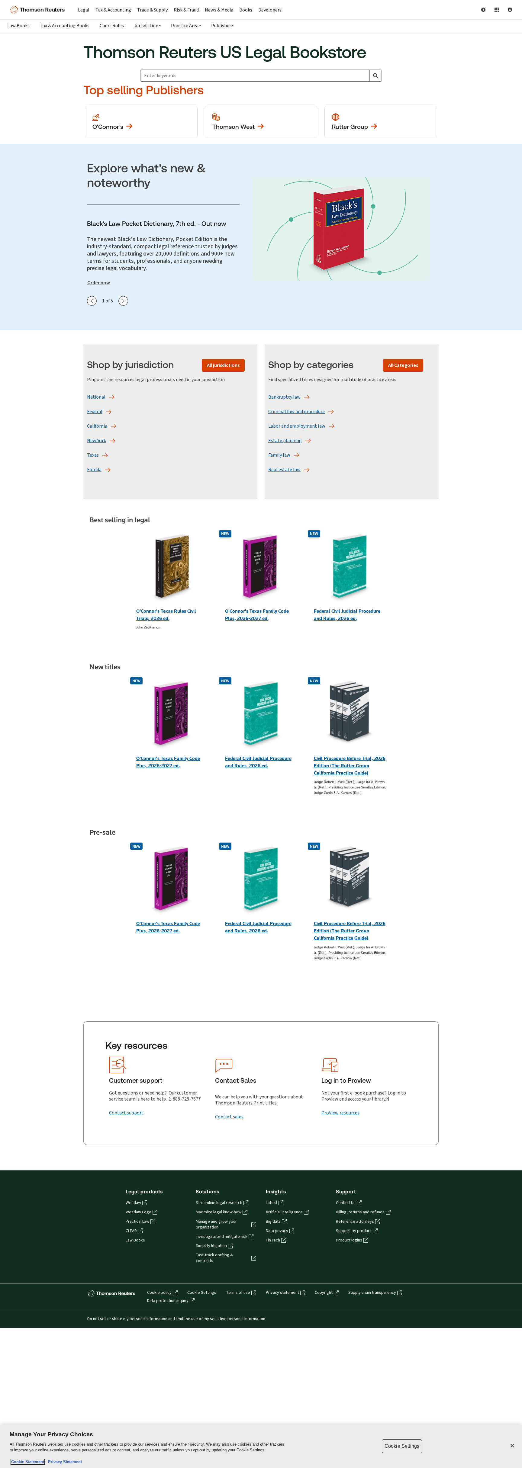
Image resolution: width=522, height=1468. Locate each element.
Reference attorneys (355, 1221)
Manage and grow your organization (216, 1224)
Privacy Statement (64, 1462)
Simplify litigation (211, 1245)
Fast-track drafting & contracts (214, 1258)
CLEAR (131, 1231)
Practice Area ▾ (186, 25)
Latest (271, 1202)
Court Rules (112, 25)
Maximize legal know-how (218, 1212)
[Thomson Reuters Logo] (38, 10)
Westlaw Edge (138, 1212)
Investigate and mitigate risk (221, 1236)
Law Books (18, 25)
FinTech (273, 1240)
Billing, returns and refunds (360, 1212)
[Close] (512, 1445)
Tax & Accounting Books (64, 25)
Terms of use (238, 1292)
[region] (261, 1446)
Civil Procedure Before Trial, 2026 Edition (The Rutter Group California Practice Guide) (349, 765)
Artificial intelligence (284, 1212)
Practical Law (137, 1221)
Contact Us (346, 1202)
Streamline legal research (219, 1202)
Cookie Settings (201, 1292)
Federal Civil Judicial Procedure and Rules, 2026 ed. (347, 614)
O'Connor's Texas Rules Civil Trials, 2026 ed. (166, 614)
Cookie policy (159, 1292)
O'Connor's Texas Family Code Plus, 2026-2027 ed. (257, 614)
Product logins (349, 1240)
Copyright (324, 1292)
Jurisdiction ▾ (147, 25)
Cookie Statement (27, 1462)
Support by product (354, 1231)
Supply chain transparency (372, 1292)
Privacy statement (282, 1292)
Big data (273, 1221)
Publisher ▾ (222, 25)
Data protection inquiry (167, 1300)
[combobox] (254, 75)
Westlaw (133, 1202)
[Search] (375, 75)
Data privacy (277, 1231)
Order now (98, 283)
